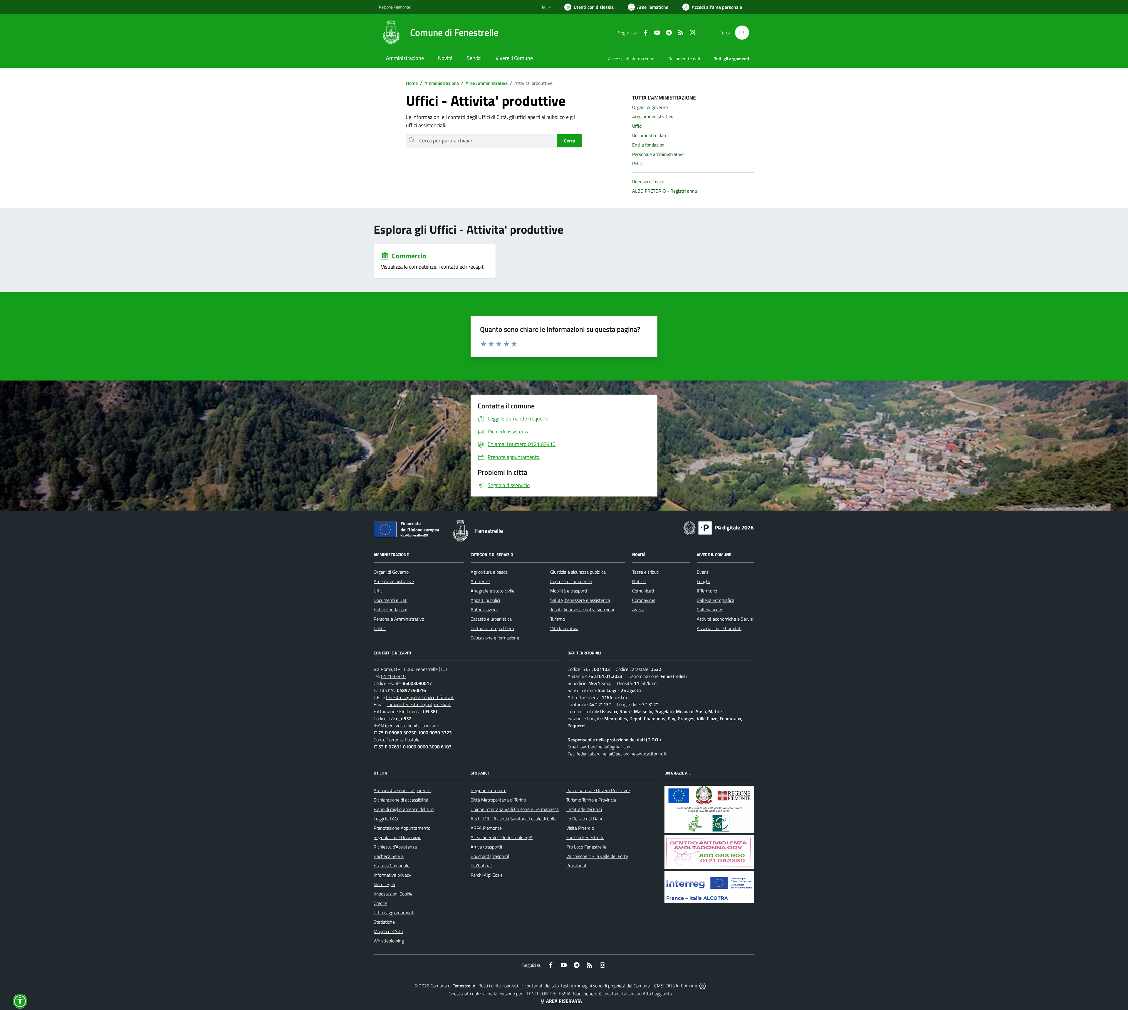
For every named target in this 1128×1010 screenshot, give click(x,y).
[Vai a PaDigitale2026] (718, 527)
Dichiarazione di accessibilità (401, 799)
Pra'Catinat (481, 865)
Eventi (703, 571)
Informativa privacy (392, 874)
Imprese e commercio (571, 581)
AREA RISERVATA (564, 1000)
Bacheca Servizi (389, 856)
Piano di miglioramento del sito (404, 809)
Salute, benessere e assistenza (580, 600)
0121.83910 (393, 676)
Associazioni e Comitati (719, 628)
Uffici (378, 590)
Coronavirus (643, 600)
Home (412, 83)
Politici (380, 628)
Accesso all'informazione (631, 58)
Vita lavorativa (564, 628)
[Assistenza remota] (702, 985)
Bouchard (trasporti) (490, 856)
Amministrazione (439, 83)
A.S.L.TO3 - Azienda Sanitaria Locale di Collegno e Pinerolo (528, 818)
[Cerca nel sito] (742, 33)
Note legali (384, 884)
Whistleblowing (389, 940)
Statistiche (384, 921)
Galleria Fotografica (715, 600)
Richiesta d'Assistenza (395, 846)
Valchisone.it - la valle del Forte (597, 856)
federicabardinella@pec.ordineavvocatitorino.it (622, 753)
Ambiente (480, 581)
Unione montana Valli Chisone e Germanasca (515, 809)
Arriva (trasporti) (486, 846)
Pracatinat (576, 865)
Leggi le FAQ (386, 818)
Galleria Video (710, 609)
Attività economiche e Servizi (725, 618)
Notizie (639, 581)
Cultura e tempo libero (492, 628)
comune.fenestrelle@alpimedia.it (419, 704)
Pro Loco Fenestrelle (586, 846)
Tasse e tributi (645, 571)
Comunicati (643, 590)
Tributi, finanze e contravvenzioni (582, 609)
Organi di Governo (391, 571)
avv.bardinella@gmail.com (606, 746)
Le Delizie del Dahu (584, 818)
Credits (380, 903)
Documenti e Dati (390, 600)
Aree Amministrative (484, 83)
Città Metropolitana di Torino (498, 799)
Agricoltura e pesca (489, 571)
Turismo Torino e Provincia (591, 799)
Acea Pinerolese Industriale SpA (502, 837)
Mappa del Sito (388, 931)
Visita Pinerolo (580, 827)
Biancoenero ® (587, 993)
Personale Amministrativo (399, 618)
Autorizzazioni (484, 609)
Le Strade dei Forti (584, 809)
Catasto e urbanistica (491, 618)
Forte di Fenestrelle (585, 837)
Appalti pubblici (485, 600)
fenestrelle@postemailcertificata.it (420, 697)
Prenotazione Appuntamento (402, 827)
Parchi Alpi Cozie (487, 874)
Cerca (569, 140)
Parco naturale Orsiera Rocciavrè (598, 790)
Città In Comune (681, 985)
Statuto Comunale (391, 865)
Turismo (557, 618)
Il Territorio (707, 590)
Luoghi (703, 581)
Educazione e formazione (495, 637)
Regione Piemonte (394, 7)
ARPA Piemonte (486, 827)
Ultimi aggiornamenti (394, 912)
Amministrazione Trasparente (402, 790)
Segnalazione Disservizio (397, 837)
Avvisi (638, 609)
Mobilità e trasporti (568, 590)
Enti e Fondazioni (390, 609)
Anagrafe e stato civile (492, 590)
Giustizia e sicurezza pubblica (578, 571)
